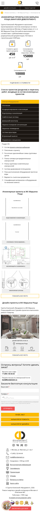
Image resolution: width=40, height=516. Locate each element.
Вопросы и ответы (16, 480)
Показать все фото (20, 296)
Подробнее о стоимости (20, 83)
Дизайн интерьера (10, 8)
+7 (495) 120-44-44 (8, 374)
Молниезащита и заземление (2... (16, 266)
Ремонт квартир (30, 8)
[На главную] (2, 13)
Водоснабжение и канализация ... (16, 218)
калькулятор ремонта (20, 419)
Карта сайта (14, 483)
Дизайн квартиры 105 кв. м (20, 340)
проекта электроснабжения (20, 147)
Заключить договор (20, 509)
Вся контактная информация (20, 465)
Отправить (7, 408)
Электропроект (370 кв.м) (16, 290)
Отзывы (13, 476)
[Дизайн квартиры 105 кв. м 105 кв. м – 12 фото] (20, 327)
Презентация (15, 472)
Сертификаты (15, 468)
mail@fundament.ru (9, 380)
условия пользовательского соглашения (28, 401)
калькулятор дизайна (20, 424)
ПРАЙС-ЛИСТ (20, 415)
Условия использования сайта (20, 498)
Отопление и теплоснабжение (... (16, 242)
